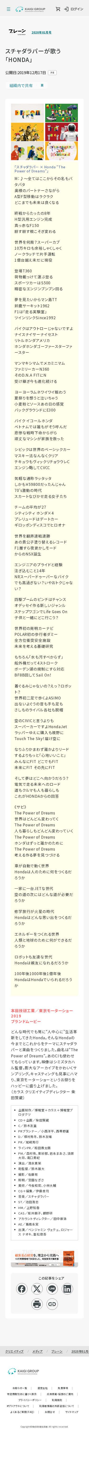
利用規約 (59, 1400)
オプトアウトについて (20, 1406)
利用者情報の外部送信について (59, 1406)
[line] (52, 1289)
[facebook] (21, 1289)
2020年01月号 (42, 32)
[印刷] (37, 1304)
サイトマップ (72, 1412)
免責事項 (65, 1388)
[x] (37, 1289)
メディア (38, 1351)
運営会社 (44, 1388)
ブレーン (57, 1351)
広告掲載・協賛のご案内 (62, 1394)
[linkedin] (67, 1289)
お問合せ (52, 1412)
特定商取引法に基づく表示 (24, 1394)
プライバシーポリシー (33, 1400)
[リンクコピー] (52, 1304)
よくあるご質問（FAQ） (24, 1412)
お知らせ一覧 (22, 1388)
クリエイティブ (14, 1351)
